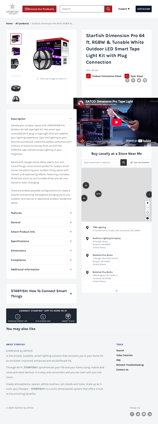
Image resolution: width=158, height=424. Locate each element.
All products (22, 23)
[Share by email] (145, 80)
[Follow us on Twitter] (138, 414)
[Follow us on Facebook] (132, 414)
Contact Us (122, 369)
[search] (82, 9)
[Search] (108, 9)
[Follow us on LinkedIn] (150, 414)
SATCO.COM (143, 9)
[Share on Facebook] (127, 80)
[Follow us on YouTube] (144, 414)
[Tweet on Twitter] (139, 80)
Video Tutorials (124, 355)
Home (9, 23)
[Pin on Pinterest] (133, 80)
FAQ (118, 360)
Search (120, 350)
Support (122, 8)
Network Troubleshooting (130, 364)
